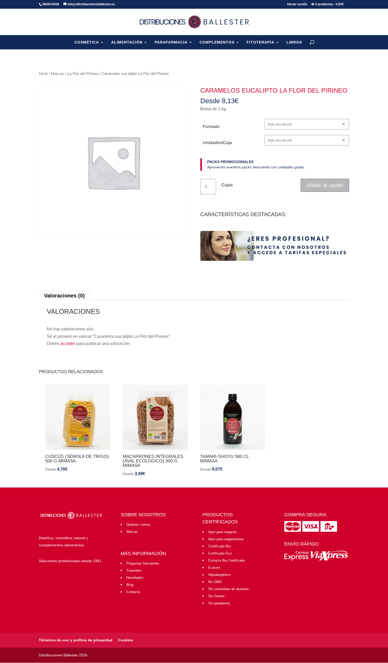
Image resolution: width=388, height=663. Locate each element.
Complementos (217, 42)
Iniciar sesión (297, 4)
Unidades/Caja (217, 142)
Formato (211, 126)
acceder (67, 343)
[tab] (64, 295)
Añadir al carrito (324, 185)
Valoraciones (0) (64, 296)
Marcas (57, 74)
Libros (294, 42)
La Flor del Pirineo (82, 74)
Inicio (43, 74)
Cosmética (86, 42)
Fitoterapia (260, 42)
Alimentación (127, 42)
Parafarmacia (171, 42)
